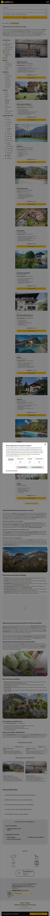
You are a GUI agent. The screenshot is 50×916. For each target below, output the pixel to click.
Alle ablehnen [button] (22, 467)
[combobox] (45, 444)
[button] (11, 471)
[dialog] (24, 458)
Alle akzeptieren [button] (36, 467)
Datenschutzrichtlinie (24, 455)
